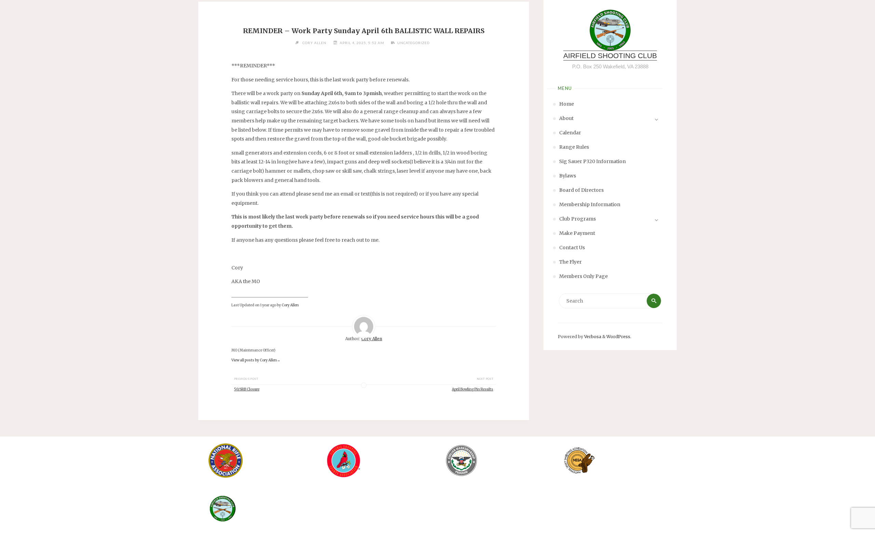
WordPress (618, 336)
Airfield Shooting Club (610, 55)
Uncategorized (413, 43)
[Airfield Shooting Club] (610, 30)
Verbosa (592, 336)
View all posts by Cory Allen (255, 360)
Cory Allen (290, 305)
